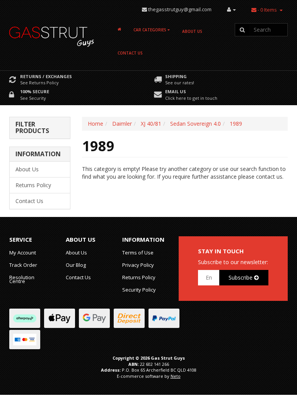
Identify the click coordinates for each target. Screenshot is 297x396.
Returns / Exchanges (46, 76)
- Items (267, 9)
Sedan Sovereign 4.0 (195, 123)
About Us (192, 31)
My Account (22, 252)
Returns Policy (33, 185)
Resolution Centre (21, 279)
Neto (176, 376)
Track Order (23, 264)
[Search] (242, 29)
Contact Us (130, 53)
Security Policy (139, 289)
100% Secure (34, 91)
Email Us (175, 91)
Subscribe (241, 277)
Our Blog (76, 264)
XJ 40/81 (151, 123)
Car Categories (150, 29)
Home (95, 123)
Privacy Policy (138, 264)
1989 (236, 123)
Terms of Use (138, 252)
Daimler (122, 123)
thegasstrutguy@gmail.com (180, 9)
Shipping (176, 76)
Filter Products (32, 128)
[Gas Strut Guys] (51, 34)
